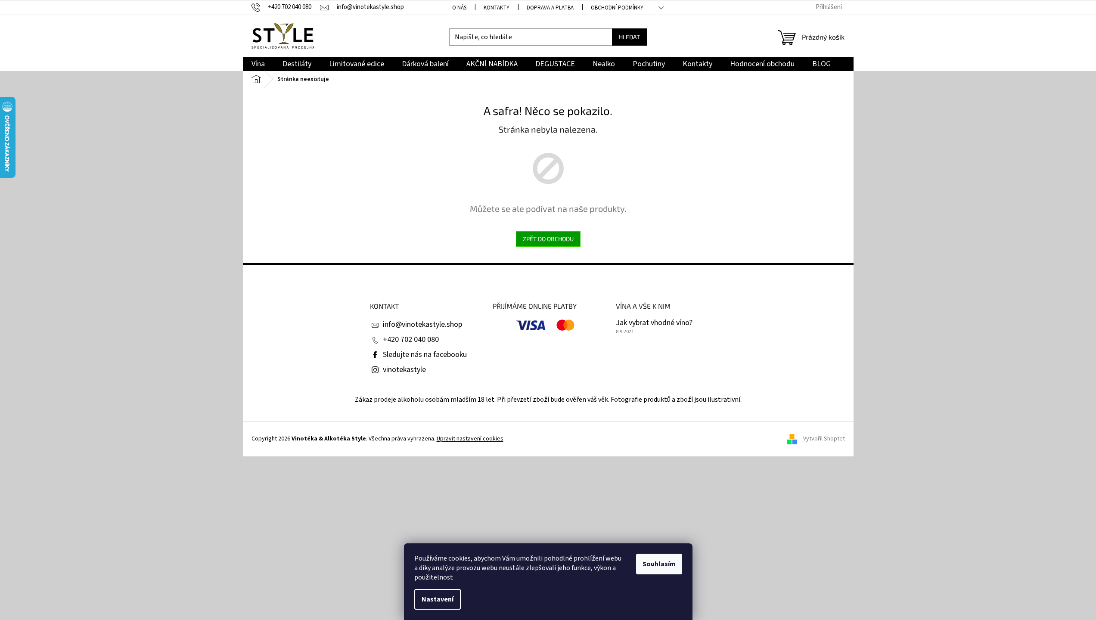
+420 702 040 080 (411, 339)
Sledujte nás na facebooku (425, 354)
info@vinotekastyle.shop (422, 324)
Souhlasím (659, 564)
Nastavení (437, 599)
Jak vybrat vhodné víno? (654, 323)
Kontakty (496, 8)
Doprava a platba (550, 8)
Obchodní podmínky (617, 8)
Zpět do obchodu (548, 238)
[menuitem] (258, 64)
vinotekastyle (404, 369)
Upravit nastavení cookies (470, 438)
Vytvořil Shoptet (824, 438)
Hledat (629, 36)
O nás (459, 8)
